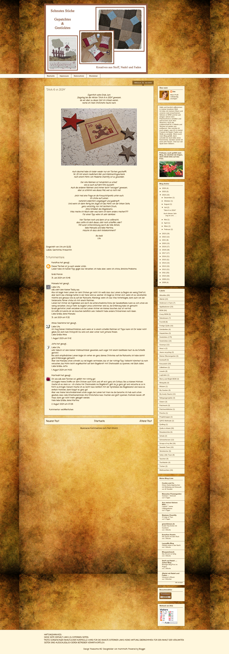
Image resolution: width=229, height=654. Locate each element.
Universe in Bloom (168, 577)
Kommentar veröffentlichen (61, 409)
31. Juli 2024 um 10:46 (61, 278)
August (167, 204)
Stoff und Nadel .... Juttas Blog (169, 562)
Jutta (54, 344)
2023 (164, 233)
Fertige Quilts (164, 326)
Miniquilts (163, 383)
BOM (161, 310)
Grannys (162, 345)
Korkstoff (162, 360)
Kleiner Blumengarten (167, 356)
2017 (164, 253)
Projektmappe (164, 417)
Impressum (64, 76)
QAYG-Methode (165, 421)
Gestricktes (163, 341)
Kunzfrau (55, 262)
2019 (164, 247)
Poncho (162, 413)
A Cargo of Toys (167, 517)
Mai (165, 220)
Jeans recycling (165, 352)
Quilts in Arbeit (164, 428)
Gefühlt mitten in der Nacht (171, 545)
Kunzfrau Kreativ (169, 535)
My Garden (163, 390)
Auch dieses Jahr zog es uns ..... (170, 214)
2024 (164, 195)
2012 (164, 269)
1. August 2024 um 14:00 (62, 370)
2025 (164, 191)
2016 (164, 256)
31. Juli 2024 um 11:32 (61, 317)
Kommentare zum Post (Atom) (104, 428)
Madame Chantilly (169, 515)
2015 (164, 260)
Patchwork (163, 405)
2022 (164, 237)
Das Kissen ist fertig (169, 554)
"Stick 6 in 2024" (170, 210)
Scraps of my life (165, 443)
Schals (161, 436)
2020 (164, 243)
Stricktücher (163, 451)
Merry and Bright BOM (167, 379)
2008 (164, 282)
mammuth (123, 649)
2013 (164, 266)
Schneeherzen (164, 440)
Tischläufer (163, 462)
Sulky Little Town (165, 455)
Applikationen (164, 307)
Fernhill (162, 322)
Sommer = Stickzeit (169, 496)
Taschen (162, 459)
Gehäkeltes (163, 329)
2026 (164, 188)
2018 (164, 250)
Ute (174, 92)
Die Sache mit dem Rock (170, 536)
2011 (164, 273)
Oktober (167, 201)
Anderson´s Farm (166, 303)
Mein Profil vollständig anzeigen (174, 97)
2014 (164, 263)
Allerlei (161, 299)
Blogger (142, 649)
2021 (164, 240)
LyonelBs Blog (168, 543)
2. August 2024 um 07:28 (62, 404)
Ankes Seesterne (59, 323)
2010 (164, 276)
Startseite (51, 76)
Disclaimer (93, 76)
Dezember (168, 198)
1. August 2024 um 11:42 (61, 338)
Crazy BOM (163, 314)
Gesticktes (57, 250)
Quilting (162, 424)
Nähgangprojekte (165, 398)
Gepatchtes (163, 333)
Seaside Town (164, 447)
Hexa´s (162, 348)
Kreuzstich (67, 250)
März (166, 226)
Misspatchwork (168, 552)
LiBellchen (163, 367)
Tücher (162, 466)
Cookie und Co (168, 483)
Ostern (162, 402)
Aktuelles (162, 295)
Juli (165, 207)
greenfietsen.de (168, 524)
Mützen (162, 386)
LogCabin (163, 375)
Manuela (93, 227)
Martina (109, 227)
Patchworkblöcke (165, 409)
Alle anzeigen (179, 582)
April (166, 223)
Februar (167, 229)
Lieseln (162, 371)
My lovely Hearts (165, 394)
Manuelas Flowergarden (172, 494)
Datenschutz (79, 76)
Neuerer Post (52, 421)
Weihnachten (164, 470)
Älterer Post (146, 421)
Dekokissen (163, 318)
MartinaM (56, 375)
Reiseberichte (164, 432)
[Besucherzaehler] (165, 598)
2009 (164, 279)
